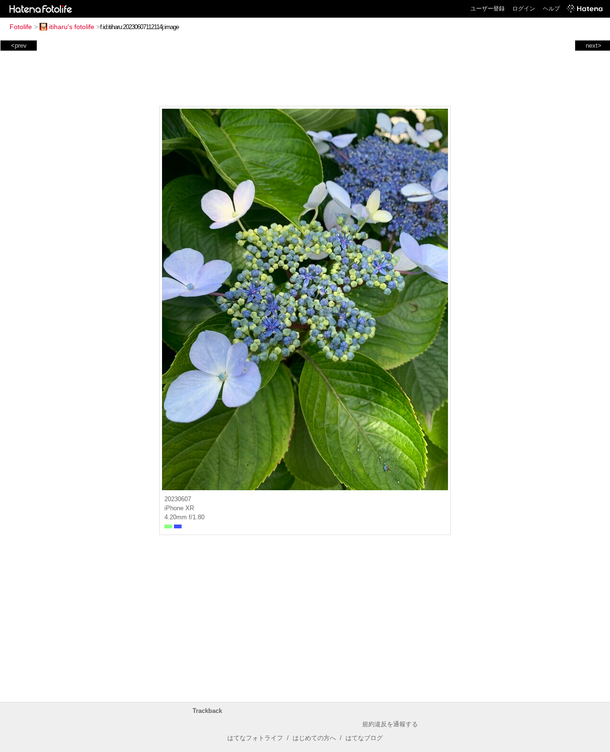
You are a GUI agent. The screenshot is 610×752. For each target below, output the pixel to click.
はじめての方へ (314, 738)
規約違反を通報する (390, 724)
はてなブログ (364, 738)
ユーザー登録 (487, 8)
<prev (19, 45)
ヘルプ (551, 8)
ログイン (523, 8)
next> (593, 45)
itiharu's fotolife (71, 27)
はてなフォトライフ (255, 738)
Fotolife (21, 27)
